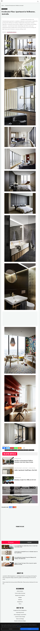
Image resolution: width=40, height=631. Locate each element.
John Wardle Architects (11, 32)
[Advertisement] (20, 318)
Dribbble (20, 597)
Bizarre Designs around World (20, 614)
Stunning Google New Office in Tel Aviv (25, 480)
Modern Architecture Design (20, 620)
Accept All (29, 628)
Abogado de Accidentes (20, 595)
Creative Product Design (20, 616)
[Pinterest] (12, 448)
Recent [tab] (30, 542)
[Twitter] (8, 448)
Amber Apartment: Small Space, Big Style (25, 470)
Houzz (20, 603)
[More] (20, 448)
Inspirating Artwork (20, 612)
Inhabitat (20, 599)
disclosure (32, 582)
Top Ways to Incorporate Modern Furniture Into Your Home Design (23, 461)
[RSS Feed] (15, 507)
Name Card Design (20, 618)
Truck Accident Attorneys (20, 593)
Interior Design (17, 458)
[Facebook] (4, 448)
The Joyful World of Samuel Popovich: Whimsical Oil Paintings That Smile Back (25, 558)
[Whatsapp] (16, 448)
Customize (10, 628)
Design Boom (20, 601)
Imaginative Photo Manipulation (20, 610)
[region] (20, 627)
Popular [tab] (11, 542)
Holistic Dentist (20, 591)
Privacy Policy (18, 626)
